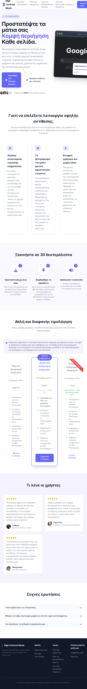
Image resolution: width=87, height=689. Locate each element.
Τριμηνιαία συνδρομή (44, 457)
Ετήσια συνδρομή (72, 456)
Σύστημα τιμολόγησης (22, 3)
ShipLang (74, 657)
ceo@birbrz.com (77, 653)
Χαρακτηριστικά (40, 650)
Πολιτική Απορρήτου (34, 3)
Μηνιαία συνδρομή (16, 454)
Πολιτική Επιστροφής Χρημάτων (60, 4)
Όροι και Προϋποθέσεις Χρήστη (47, 4)
